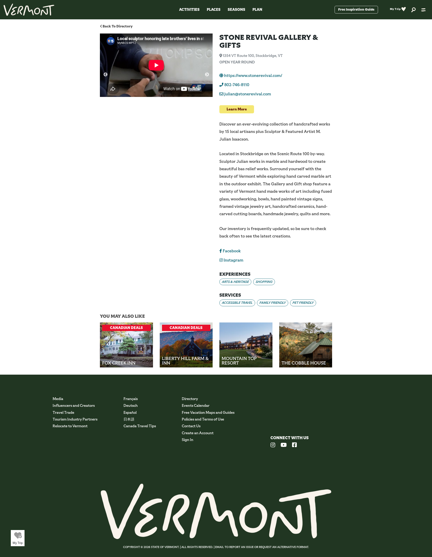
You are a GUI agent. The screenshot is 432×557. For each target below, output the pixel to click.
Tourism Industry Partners (75, 419)
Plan (257, 9)
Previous (105, 74)
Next (207, 74)
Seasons (236, 9)
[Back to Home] (29, 10)
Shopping (264, 282)
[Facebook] (294, 445)
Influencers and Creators (74, 405)
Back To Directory (117, 26)
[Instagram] (272, 445)
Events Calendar (195, 405)
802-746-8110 (236, 85)
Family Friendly (272, 302)
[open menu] (423, 9)
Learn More (237, 109)
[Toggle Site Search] (413, 9)
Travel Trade (63, 412)
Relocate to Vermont (70, 426)
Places (213, 9)
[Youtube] (284, 445)
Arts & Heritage (235, 282)
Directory (190, 399)
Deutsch (131, 405)
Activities (189, 9)
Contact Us (191, 426)
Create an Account (198, 433)
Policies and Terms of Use (203, 419)
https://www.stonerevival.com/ (252, 75)
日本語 (129, 419)
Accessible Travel (237, 302)
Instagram (233, 260)
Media (58, 399)
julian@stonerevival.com (247, 94)
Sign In (187, 440)
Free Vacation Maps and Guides (208, 412)
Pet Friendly (303, 302)
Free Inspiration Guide (356, 9)
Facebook (231, 251)
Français (131, 399)
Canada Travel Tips (140, 426)
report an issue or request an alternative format (268, 547)
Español (130, 412)
